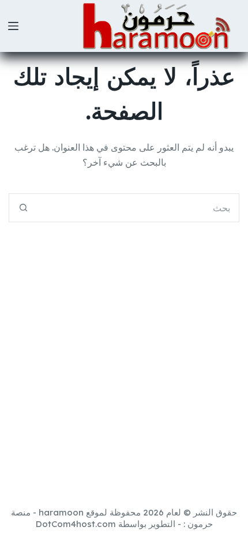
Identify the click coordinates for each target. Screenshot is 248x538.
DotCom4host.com (76, 523)
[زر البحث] (23, 208)
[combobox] (138, 207)
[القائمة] (13, 26)
